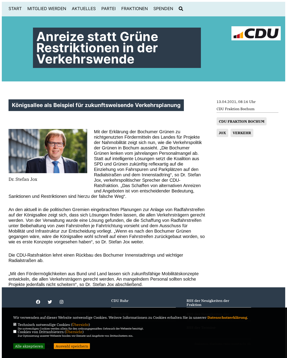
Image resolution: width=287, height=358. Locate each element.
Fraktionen (134, 9)
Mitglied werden (46, 9)
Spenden (163, 9)
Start (15, 9)
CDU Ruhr (119, 300)
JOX (222, 132)
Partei (108, 9)
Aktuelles (84, 9)
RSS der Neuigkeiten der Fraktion (208, 302)
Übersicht (80, 324)
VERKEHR (242, 132)
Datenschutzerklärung (227, 317)
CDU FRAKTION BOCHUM (241, 121)
